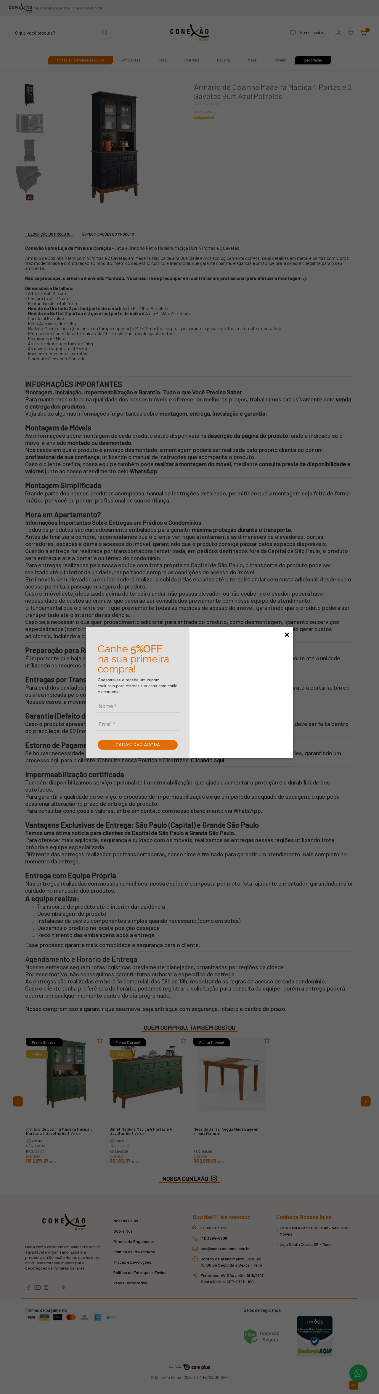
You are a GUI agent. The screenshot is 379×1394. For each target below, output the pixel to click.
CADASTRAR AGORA (138, 744)
